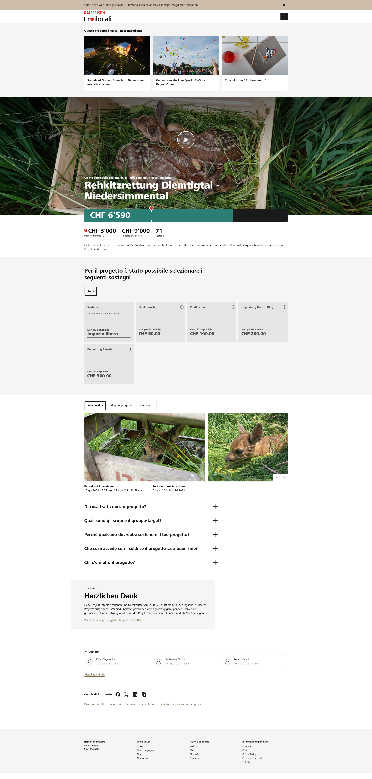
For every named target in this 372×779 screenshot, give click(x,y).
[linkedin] (135, 694)
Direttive (246, 746)
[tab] (90, 291)
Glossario (194, 754)
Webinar (194, 746)
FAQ (192, 750)
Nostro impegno (145, 750)
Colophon (247, 762)
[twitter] (126, 694)
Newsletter (142, 758)
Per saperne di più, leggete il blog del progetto (112, 620)
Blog (139, 754)
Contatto (194, 758)
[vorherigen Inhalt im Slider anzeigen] (284, 477)
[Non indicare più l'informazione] (284, 5)
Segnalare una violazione (141, 704)
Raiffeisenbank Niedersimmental (149, 177)
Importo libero (102, 333)
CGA (244, 750)
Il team (140, 746)
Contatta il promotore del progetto (183, 704)
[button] (284, 16)
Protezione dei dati (252, 758)
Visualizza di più (94, 674)
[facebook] (118, 694)
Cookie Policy (249, 754)
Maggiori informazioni (185, 5)
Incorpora (115, 704)
